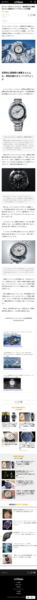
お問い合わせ (18, 584)
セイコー (5, 20)
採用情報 (18, 593)
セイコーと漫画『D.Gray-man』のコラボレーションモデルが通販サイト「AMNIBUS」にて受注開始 (25, 463)
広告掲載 (18, 591)
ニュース (8, 14)
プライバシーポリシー (18, 589)
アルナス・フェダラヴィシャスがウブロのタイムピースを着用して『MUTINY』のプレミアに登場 (9, 425)
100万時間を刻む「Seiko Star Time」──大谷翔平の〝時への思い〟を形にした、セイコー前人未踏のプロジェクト (25, 482)
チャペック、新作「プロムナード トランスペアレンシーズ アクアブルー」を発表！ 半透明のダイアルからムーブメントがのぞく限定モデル (27, 445)
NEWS (7, 11)
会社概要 (18, 582)
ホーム (3, 11)
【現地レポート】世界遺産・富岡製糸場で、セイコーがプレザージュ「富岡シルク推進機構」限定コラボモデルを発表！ (25, 492)
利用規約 (18, 586)
